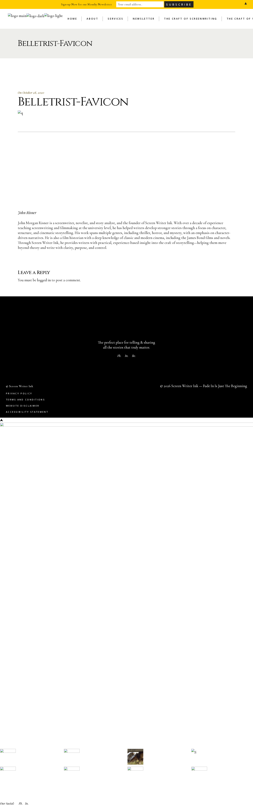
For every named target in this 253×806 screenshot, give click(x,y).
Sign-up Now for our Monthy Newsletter (86, 4)
